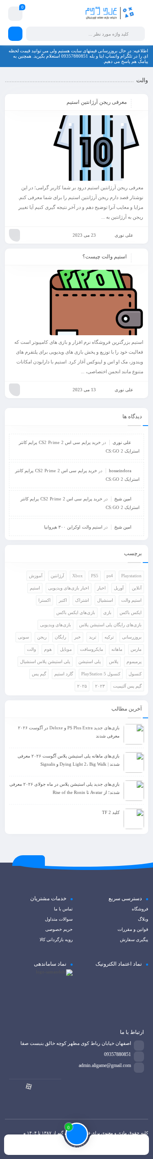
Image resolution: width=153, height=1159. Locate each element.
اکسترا (44, 600)
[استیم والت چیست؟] (76, 302)
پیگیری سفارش (134, 939)
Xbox (77, 575)
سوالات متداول (59, 919)
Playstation (131, 575)
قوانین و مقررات (133, 929)
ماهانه (116, 649)
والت (31, 649)
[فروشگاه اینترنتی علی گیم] (110, 13)
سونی (23, 636)
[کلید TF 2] (134, 819)
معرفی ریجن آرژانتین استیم (97, 102)
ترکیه (109, 636)
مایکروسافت (91, 649)
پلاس (113, 661)
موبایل (66, 649)
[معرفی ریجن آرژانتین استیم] (76, 148)
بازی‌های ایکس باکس (75, 612)
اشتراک (82, 600)
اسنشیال (105, 600)
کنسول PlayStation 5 (100, 673)
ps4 (109, 575)
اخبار (101, 587)
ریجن (42, 636)
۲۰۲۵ (82, 686)
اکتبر (63, 600)
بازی (107, 612)
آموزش (35, 575)
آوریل (119, 587)
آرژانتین (57, 575)
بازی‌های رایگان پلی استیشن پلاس (110, 624)
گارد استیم (63, 673)
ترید (92, 636)
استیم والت (131, 600)
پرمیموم (134, 661)
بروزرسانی (132, 636)
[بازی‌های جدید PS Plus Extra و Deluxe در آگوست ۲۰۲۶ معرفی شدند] (134, 734)
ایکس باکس (131, 612)
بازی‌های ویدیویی (55, 624)
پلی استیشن (89, 661)
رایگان (60, 636)
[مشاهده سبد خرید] (15, 15)
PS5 (94, 575)
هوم (48, 649)
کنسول (135, 673)
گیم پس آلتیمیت (127, 686)
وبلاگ (143, 919)
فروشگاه (140, 908)
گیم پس (39, 673)
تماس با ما (63, 908)
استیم (35, 587)
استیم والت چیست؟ (104, 256)
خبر (77, 636)
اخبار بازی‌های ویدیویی (68, 587)
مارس (136, 649)
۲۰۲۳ (100, 686)
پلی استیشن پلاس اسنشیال (45, 661)
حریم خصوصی (59, 929)
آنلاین (137, 587)
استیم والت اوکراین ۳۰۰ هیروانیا (73, 527)
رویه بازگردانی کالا (56, 939)
